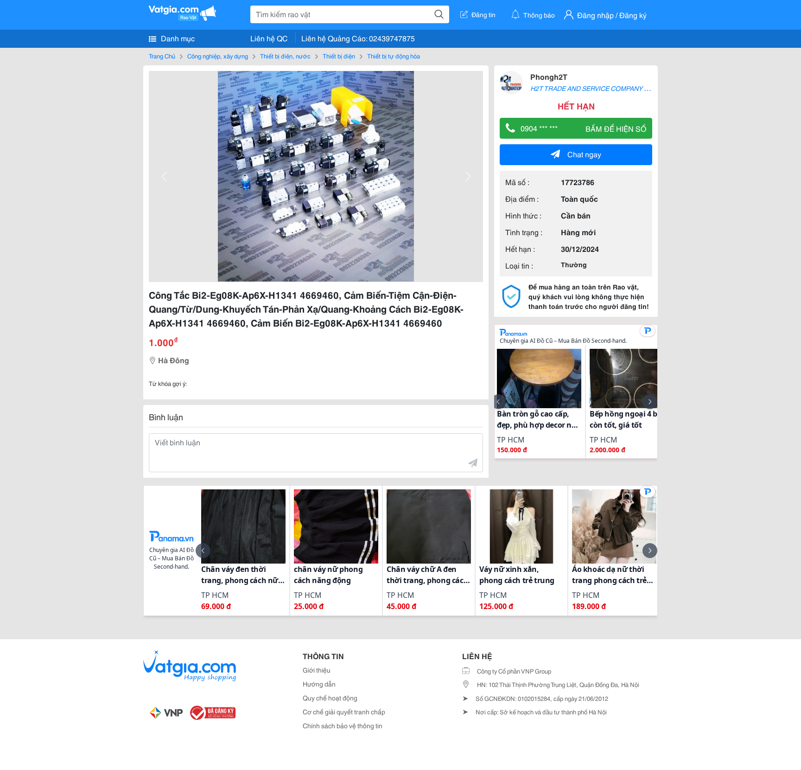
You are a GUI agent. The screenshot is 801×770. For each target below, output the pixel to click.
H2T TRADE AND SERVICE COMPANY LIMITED (600, 88)
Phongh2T (548, 76)
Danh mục (177, 37)
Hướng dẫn (319, 683)
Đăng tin (483, 14)
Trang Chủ (162, 55)
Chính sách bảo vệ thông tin (342, 725)
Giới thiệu (317, 669)
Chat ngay (584, 153)
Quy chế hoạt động (330, 697)
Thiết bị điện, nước (285, 55)
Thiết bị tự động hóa (393, 55)
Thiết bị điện (339, 55)
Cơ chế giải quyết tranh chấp (344, 711)
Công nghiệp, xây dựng (217, 55)
